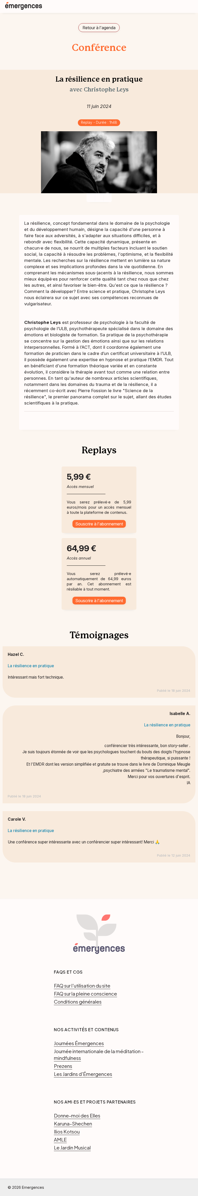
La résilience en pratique (31, 665)
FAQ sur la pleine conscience (85, 993)
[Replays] (107, 197)
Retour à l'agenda (99, 27)
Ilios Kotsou (67, 1131)
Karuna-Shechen (73, 1123)
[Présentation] (99, 197)
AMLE (60, 1139)
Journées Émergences (79, 1043)
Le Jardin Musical (72, 1147)
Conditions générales (78, 1001)
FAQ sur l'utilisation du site (82, 985)
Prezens (63, 1066)
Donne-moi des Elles (77, 1115)
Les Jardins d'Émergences (83, 1074)
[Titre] (91, 197)
